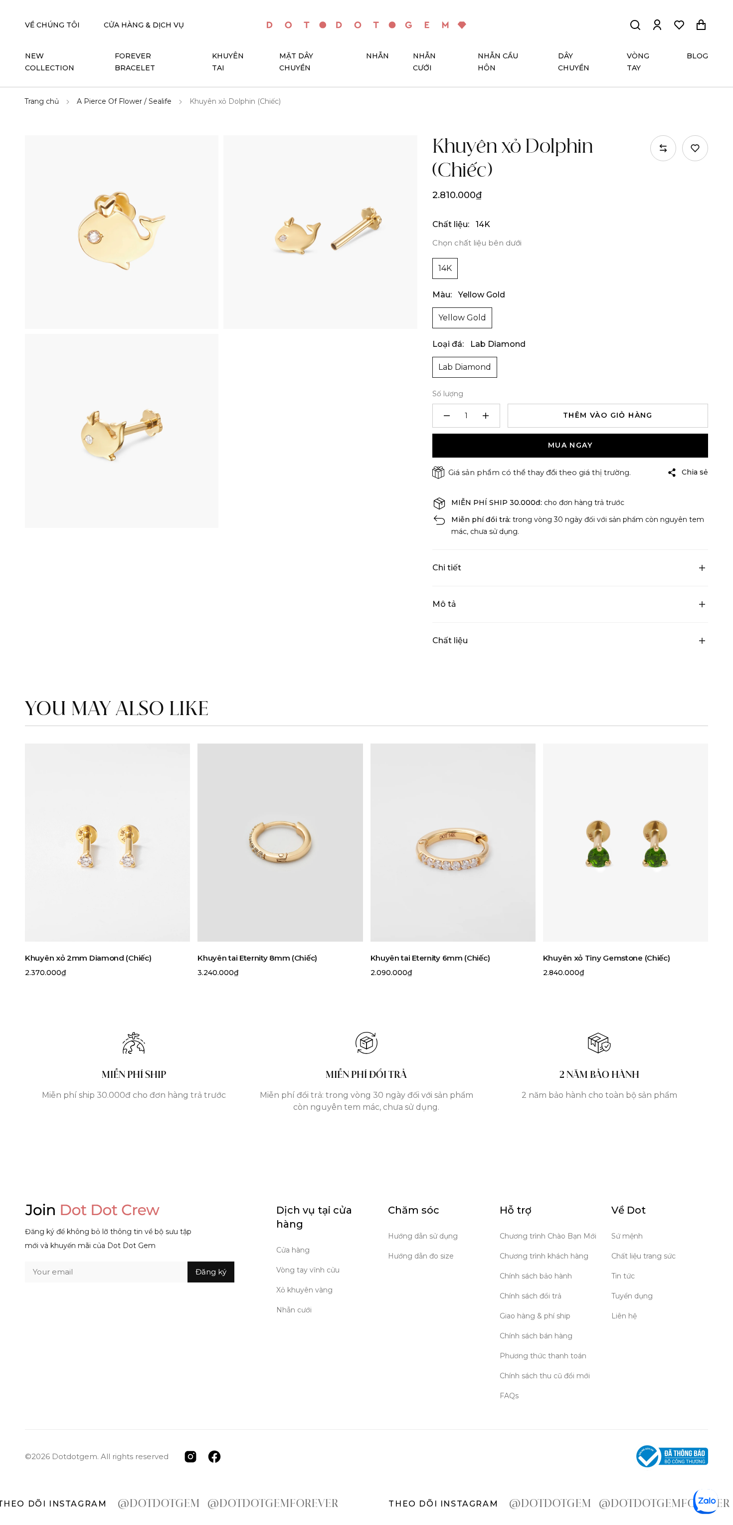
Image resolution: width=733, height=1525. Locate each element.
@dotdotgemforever (234, 1504)
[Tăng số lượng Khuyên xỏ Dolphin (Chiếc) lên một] (486, 416)
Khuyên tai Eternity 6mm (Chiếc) (430, 958)
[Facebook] (214, 1456)
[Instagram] (190, 1456)
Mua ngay (570, 445)
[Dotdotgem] (366, 25)
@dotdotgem (120, 1504)
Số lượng (447, 393)
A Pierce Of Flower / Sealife (124, 101)
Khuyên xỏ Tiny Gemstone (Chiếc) (606, 958)
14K (445, 268)
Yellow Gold (462, 317)
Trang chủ (41, 101)
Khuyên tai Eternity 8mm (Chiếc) (257, 958)
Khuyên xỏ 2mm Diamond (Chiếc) (88, 958)
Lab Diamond (464, 367)
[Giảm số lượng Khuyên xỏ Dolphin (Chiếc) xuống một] (447, 416)
